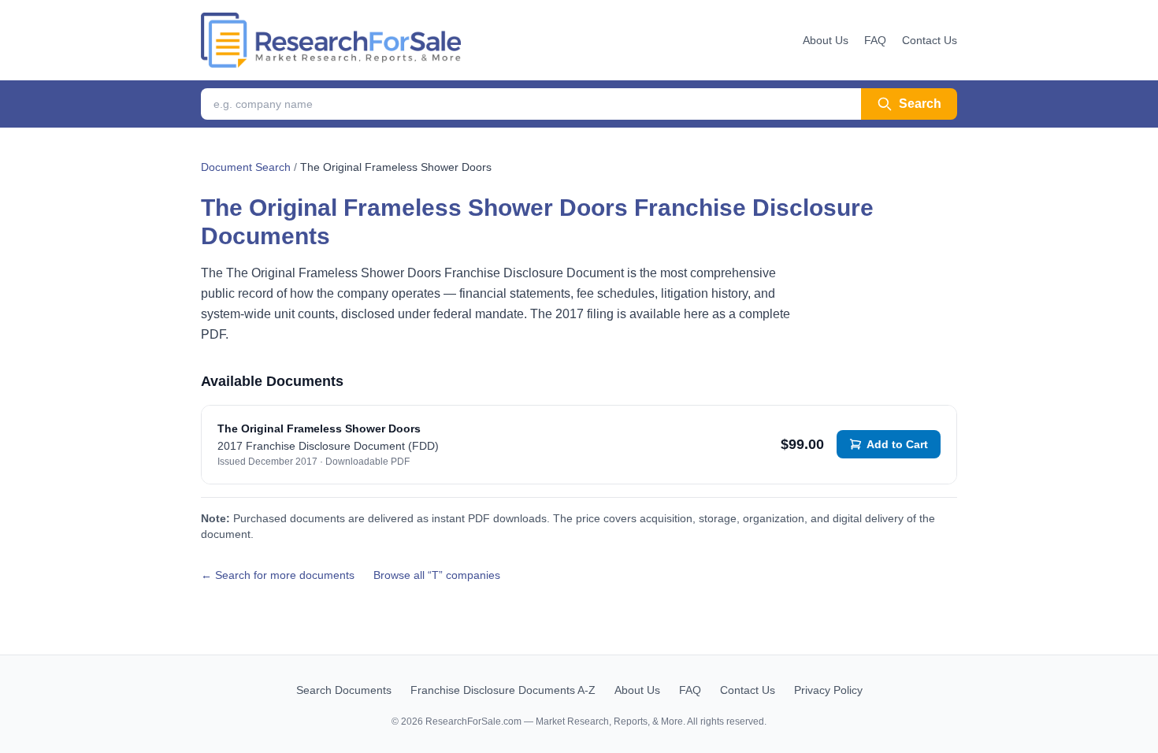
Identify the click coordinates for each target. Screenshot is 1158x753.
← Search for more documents (277, 575)
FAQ (875, 40)
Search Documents (344, 690)
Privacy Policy (828, 690)
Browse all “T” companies (436, 575)
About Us (825, 40)
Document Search (246, 167)
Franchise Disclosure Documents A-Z (503, 690)
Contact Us (929, 40)
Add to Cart (897, 444)
